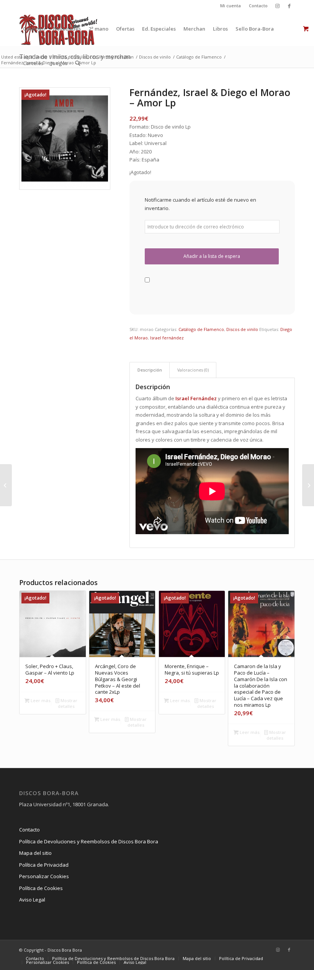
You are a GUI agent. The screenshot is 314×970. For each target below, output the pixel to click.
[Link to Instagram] (277, 5)
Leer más (40, 700)
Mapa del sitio (35, 852)
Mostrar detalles (67, 703)
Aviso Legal (32, 899)
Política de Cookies (41, 888)
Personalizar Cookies (44, 876)
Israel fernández (167, 338)
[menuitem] (230, 6)
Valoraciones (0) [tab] (193, 370)
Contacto (258, 5)
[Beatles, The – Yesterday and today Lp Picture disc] (6, 485)
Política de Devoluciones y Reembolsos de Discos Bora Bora (88, 841)
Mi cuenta (230, 5)
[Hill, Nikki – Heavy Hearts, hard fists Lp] (308, 485)
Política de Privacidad (44, 864)
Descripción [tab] (149, 370)
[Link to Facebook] (289, 5)
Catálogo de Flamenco (201, 329)
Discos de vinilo (242, 329)
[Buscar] (77, 63)
